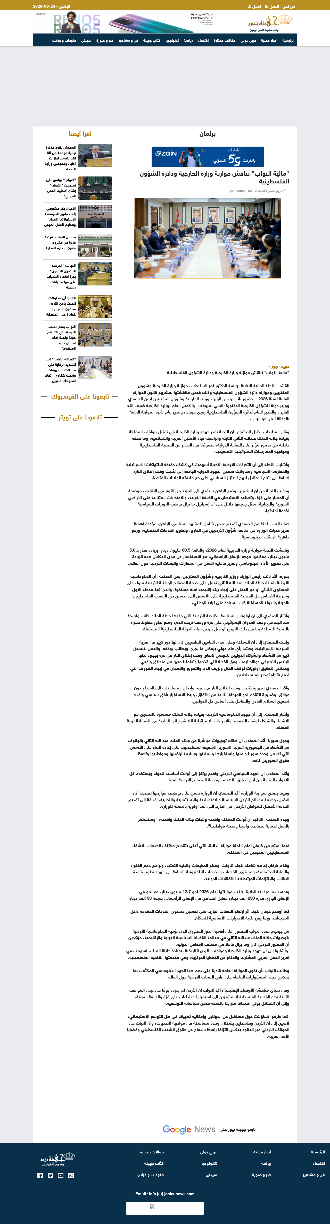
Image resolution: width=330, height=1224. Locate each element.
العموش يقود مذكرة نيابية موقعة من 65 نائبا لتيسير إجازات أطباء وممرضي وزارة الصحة (60, 157)
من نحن (289, 5)
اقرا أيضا (80, 132)
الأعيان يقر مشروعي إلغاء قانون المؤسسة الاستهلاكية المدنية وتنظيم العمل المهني (60, 216)
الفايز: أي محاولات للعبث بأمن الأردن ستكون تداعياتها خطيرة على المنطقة (61, 305)
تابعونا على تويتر (80, 416)
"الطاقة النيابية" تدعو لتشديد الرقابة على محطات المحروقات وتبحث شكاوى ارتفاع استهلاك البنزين (60, 369)
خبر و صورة (104, 40)
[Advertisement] (165, 86)
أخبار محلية (269, 40)
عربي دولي (248, 40)
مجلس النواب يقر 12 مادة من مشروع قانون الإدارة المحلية (60, 241)
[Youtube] (60, 1174)
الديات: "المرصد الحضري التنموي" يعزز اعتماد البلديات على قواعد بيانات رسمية (61, 276)
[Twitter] (50, 1174)
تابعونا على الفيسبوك (80, 395)
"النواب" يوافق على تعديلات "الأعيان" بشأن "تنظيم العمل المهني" (61, 187)
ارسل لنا (254, 5)
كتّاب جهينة (151, 40)
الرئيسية (288, 40)
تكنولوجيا (172, 40)
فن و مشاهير (128, 40)
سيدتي (86, 40)
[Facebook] (40, 1174)
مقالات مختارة (224, 40)
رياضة (188, 40)
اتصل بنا (272, 5)
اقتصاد (203, 40)
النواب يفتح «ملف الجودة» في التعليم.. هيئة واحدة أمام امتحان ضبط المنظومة (60, 337)
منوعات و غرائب (64, 40)
